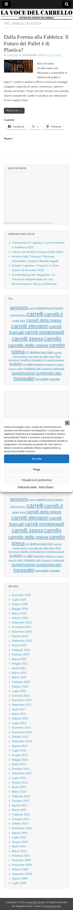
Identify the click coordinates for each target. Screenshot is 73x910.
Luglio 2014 (19, 723)
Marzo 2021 (19, 672)
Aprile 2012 (19, 786)
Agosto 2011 (19, 805)
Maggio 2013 (20, 759)
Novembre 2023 (22, 631)
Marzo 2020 (19, 677)
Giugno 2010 (20, 841)
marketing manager (55, 360)
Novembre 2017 (22, 700)
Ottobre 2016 (20, 718)
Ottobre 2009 (20, 869)
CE (27, 352)
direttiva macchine (41, 352)
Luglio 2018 (19, 691)
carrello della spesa (28, 345)
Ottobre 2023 (20, 636)
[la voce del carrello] (36, 14)
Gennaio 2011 (20, 819)
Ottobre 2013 (20, 736)
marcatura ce (38, 360)
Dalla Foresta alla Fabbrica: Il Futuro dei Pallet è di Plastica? (36, 43)
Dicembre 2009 (21, 860)
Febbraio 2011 (21, 814)
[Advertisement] (28, 199)
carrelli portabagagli (44, 332)
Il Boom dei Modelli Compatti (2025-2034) (37, 251)
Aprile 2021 (19, 668)
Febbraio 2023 (21, 649)
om (24, 364)
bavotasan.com (53, 906)
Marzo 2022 (19, 659)
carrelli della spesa (43, 320)
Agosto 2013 (19, 745)
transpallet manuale (47, 379)
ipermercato (14, 360)
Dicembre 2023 (21, 626)
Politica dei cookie (27, 486)
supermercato (49, 373)
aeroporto (19, 307)
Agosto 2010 (19, 832)
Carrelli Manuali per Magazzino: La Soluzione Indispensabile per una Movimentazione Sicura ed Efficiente (34, 279)
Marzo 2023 (19, 645)
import (52, 356)
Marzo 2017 (19, 713)
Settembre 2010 (22, 828)
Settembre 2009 (22, 873)
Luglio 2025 (19, 599)
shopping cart (31, 368)
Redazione (13, 55)
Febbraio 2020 (21, 681)
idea (45, 356)
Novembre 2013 (22, 732)
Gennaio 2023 (20, 654)
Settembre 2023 (22, 640)
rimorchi (12, 369)
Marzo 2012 (19, 791)
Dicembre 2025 (21, 595)
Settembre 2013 (22, 741)
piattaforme (50, 364)
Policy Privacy (46, 486)
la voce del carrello (35, 902)
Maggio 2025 (20, 608)
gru (40, 356)
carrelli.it (53, 314)
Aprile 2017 (19, 709)
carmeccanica (18, 315)
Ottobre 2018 (20, 686)
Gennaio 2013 (20, 768)
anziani (32, 308)
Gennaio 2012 (20, 800)
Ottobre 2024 (20, 617)
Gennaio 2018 (20, 695)
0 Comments (54, 55)
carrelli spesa (27, 339)
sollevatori (58, 368)
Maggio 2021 (20, 663)
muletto (15, 364)
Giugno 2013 (20, 755)
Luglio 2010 (19, 837)
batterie (59, 308)
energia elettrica (20, 356)
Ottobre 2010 (20, 823)
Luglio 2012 (19, 777)
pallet (30, 364)
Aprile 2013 (19, 764)
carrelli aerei (19, 320)
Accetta (36, 458)
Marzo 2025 (19, 613)
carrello (52, 339)
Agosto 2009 (19, 878)
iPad (57, 356)
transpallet (23, 378)
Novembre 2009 (22, 864)
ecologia (58, 352)
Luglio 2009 (19, 882)
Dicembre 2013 (21, 727)
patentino (39, 364)
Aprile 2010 (19, 846)
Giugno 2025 (20, 604)
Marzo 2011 (19, 809)
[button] (67, 423)
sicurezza (46, 368)
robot (20, 368)
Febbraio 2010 (21, 855)
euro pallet (33, 356)
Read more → (14, 110)
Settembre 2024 (22, 622)
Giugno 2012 (20, 782)
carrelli (35, 314)
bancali (50, 308)
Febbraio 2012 (21, 796)
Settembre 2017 (22, 704)
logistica (25, 360)
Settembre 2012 (22, 773)
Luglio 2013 (19, 750)
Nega (36, 469)
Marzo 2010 (19, 851)
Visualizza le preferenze (36, 480)
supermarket (23, 373)
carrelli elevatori (29, 326)
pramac (60, 364)
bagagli (40, 308)
